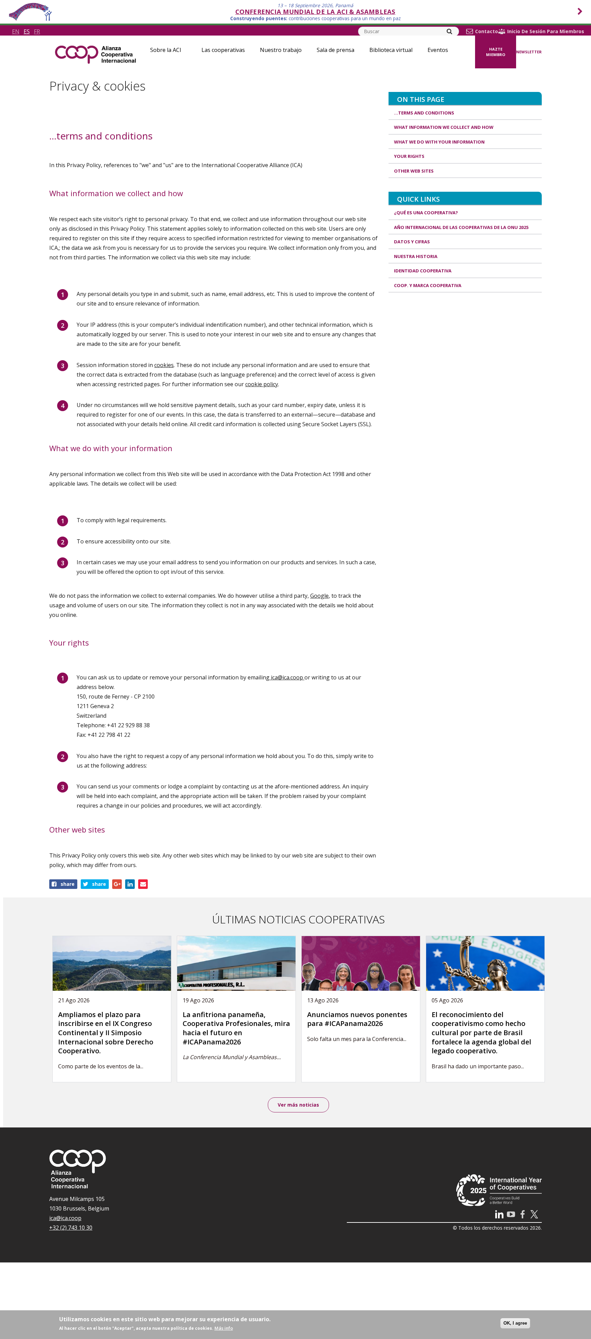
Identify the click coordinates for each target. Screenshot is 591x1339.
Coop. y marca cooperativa (427, 285)
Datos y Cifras (412, 242)
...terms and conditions (424, 113)
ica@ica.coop (287, 677)
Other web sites (414, 171)
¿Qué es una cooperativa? (426, 212)
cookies (164, 365)
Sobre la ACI (165, 50)
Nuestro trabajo (281, 50)
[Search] (449, 31)
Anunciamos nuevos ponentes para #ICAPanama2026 (357, 1019)
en (15, 31)
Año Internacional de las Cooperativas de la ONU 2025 (461, 227)
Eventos (438, 50)
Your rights (409, 156)
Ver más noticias (298, 1104)
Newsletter (529, 51)
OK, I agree (515, 1323)
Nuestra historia (415, 256)
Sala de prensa (335, 50)
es (27, 31)
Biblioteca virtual (390, 50)
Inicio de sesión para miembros (545, 31)
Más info (223, 1328)
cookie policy (261, 384)
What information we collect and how (444, 127)
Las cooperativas (223, 50)
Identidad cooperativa (422, 271)
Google (319, 595)
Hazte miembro (495, 51)
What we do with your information (439, 142)
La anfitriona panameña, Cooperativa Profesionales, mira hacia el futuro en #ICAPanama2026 (236, 1028)
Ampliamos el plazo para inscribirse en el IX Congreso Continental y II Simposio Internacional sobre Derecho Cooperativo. (105, 1032)
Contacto (486, 31)
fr (37, 31)
